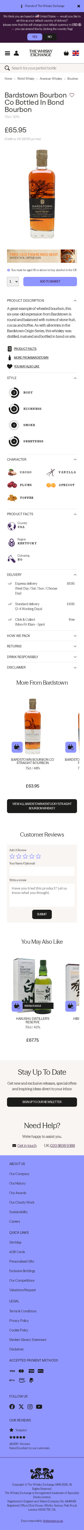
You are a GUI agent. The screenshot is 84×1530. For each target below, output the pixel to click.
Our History (17, 1183)
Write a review (17, 880)
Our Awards (17, 1193)
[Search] (8, 68)
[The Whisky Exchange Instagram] (30, 1406)
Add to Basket (50, 281)
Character (16, 459)
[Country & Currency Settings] (75, 53)
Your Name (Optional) (22, 863)
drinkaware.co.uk (53, 1521)
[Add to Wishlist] (72, 95)
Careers (14, 1221)
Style (12, 378)
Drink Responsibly (22, 657)
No (50, 37)
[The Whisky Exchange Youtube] (39, 1406)
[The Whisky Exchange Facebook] (12, 1406)
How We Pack (18, 636)
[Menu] (7, 53)
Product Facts (20, 514)
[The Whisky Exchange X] (21, 1406)
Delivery (14, 575)
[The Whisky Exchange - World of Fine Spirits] (40, 53)
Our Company (19, 1174)
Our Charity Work (21, 1202)
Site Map (15, 1242)
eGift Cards (17, 1252)
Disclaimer (16, 667)
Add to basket (17, 747)
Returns (14, 646)
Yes (34, 37)
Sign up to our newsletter (42, 1102)
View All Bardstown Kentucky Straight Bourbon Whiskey (42, 806)
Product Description (25, 301)
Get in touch (27, 1145)
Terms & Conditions (22, 1311)
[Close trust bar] (79, 6)
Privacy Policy (19, 1321)
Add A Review (17, 850)
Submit (42, 914)
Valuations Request (22, 1290)
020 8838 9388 (62, 1145)
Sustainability (18, 1212)
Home (8, 78)
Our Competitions (22, 1280)
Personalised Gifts (21, 1261)
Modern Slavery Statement (27, 1340)
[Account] (16, 53)
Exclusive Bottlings (22, 1271)
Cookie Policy (18, 1330)
